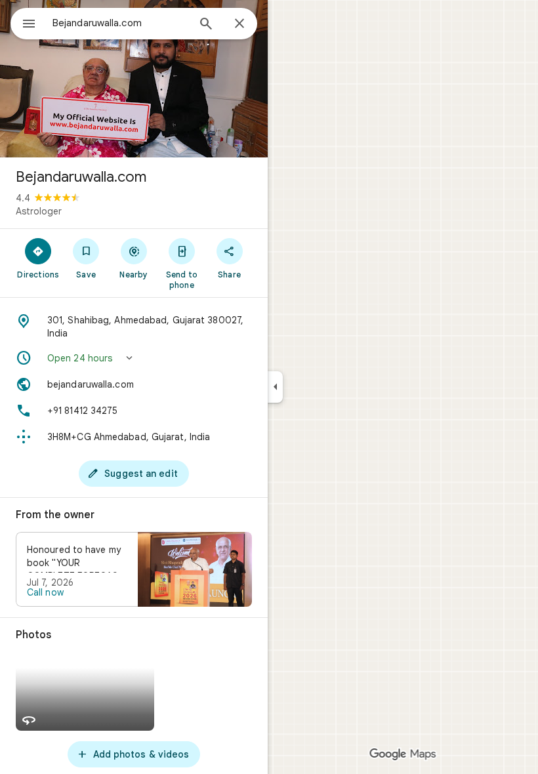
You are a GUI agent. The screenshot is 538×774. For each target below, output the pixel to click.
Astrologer (39, 211)
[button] (134, 358)
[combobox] (120, 23)
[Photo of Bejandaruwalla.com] (134, 78)
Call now (45, 592)
